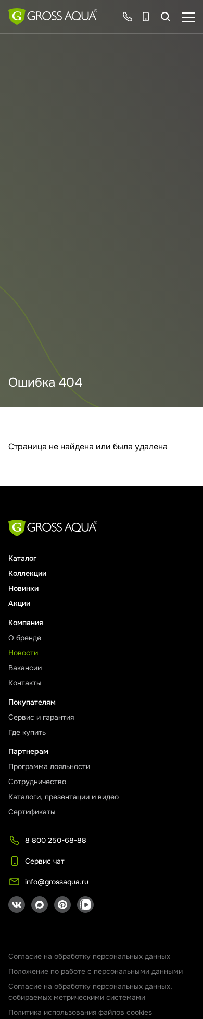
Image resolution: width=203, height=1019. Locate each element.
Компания (25, 622)
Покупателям (32, 702)
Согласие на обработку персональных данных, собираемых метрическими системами (90, 992)
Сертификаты (32, 811)
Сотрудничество (37, 781)
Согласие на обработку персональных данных (89, 956)
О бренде (24, 637)
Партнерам (28, 751)
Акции (19, 603)
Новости (23, 652)
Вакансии (25, 667)
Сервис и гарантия (41, 717)
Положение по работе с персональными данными (95, 971)
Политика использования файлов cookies (80, 1012)
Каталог (22, 558)
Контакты (25, 682)
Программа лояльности (49, 766)
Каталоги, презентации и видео (63, 796)
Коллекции (27, 573)
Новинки (23, 588)
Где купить (27, 732)
